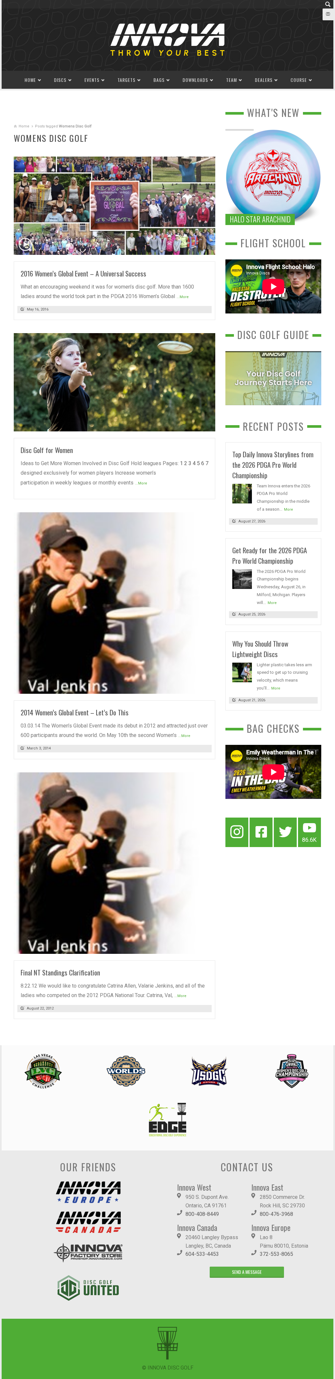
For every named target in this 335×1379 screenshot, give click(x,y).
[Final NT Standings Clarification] (114, 863)
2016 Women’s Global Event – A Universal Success (83, 273)
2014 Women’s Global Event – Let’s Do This (75, 712)
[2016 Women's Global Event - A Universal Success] (114, 205)
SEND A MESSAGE (247, 1271)
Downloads (195, 79)
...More (183, 297)
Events (91, 79)
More (288, 509)
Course (299, 79)
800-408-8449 (202, 1214)
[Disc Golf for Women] (114, 382)
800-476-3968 (276, 1214)
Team (231, 79)
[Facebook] (261, 832)
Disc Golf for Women (47, 450)
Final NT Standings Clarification (60, 972)
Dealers (264, 79)
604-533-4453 (202, 1254)
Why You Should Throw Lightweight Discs (260, 648)
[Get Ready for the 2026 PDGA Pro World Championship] (242, 579)
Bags (159, 79)
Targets (126, 79)
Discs (60, 79)
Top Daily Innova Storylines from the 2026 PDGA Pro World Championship (272, 464)
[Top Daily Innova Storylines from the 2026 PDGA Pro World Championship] (242, 493)
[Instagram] (236, 832)
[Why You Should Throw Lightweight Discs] (242, 672)
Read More (197, 247)
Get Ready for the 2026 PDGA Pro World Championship (269, 555)
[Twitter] (285, 832)
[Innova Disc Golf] (167, 39)
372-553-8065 (276, 1254)
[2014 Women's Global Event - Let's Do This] (114, 602)
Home (30, 79)
